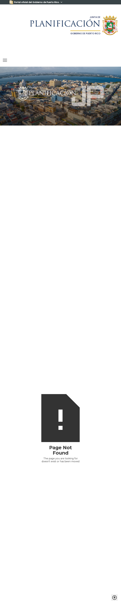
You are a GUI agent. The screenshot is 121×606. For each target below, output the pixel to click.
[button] (5, 60)
